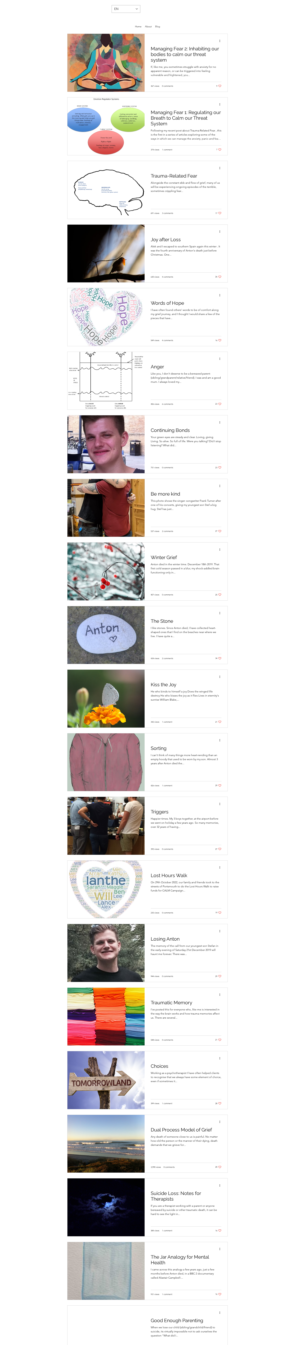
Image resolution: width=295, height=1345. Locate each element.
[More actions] (221, 41)
